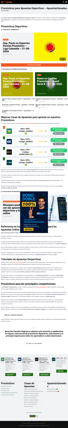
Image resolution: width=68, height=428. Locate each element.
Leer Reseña (59, 133)
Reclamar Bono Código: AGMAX (59, 161)
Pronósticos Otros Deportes (7, 394)
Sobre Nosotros (22, 425)
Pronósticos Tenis (5, 390)
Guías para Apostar (17, 262)
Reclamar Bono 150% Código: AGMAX (59, 140)
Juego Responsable (30, 425)
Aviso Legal (37, 425)
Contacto (47, 425)
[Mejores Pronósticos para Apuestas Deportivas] (6, 1)
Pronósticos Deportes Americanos (9, 392)
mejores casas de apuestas (29, 123)
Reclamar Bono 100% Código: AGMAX (59, 129)
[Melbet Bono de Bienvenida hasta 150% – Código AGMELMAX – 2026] (9, 154)
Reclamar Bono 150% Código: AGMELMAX (59, 150)
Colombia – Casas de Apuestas (31, 399)
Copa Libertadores (42, 287)
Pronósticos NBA (5, 388)
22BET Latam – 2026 (61, 358)
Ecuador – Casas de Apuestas (31, 395)
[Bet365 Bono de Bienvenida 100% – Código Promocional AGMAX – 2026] (9, 133)
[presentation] (61, 59)
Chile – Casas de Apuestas (30, 397)
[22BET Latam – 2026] (9, 164)
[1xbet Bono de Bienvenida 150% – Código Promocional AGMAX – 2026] (9, 144)
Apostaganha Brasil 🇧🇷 (52, 389)
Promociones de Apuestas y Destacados (33, 391)
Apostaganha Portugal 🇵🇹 (53, 391)
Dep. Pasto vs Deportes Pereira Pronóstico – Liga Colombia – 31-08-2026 (16, 47)
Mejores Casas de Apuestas (30, 389)
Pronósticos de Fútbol (34, 65)
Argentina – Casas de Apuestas (31, 393)
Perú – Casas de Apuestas (30, 404)
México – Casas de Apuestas (31, 402)
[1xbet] (34, 214)
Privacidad (43, 425)
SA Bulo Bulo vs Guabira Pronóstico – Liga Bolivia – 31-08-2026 (18, 104)
